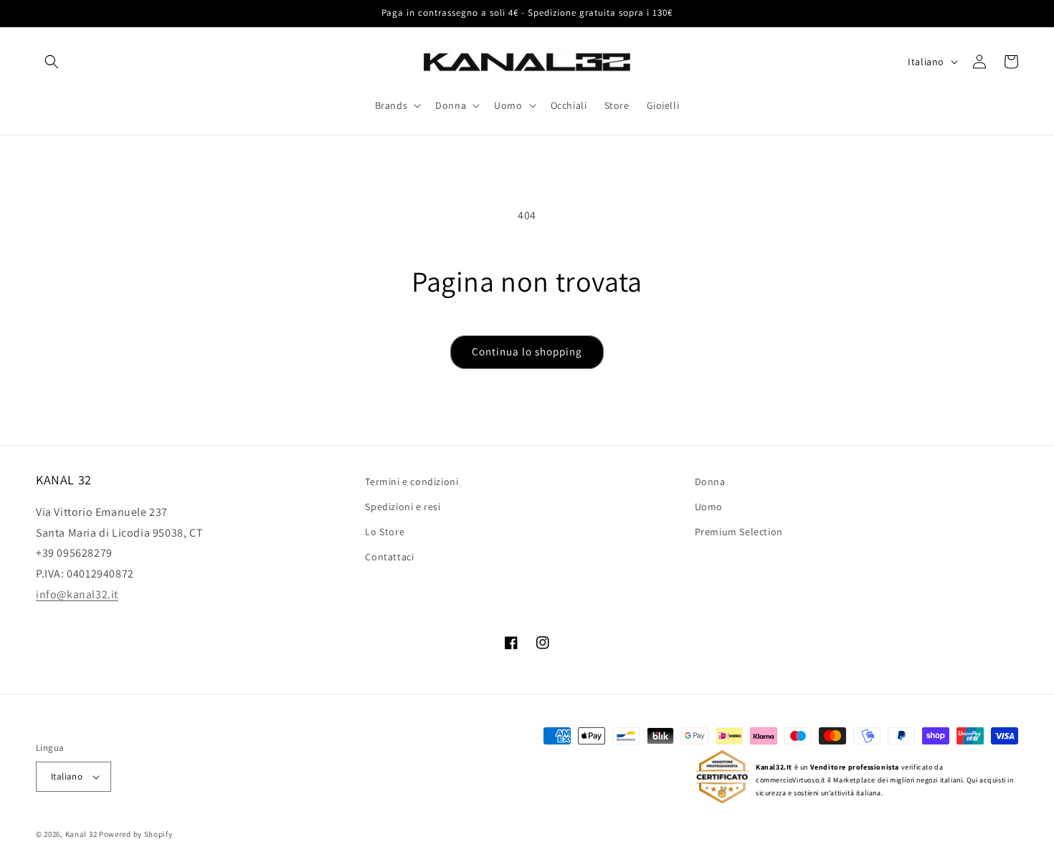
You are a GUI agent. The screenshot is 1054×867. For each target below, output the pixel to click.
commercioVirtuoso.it (790, 780)
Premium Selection (739, 531)
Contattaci (389, 556)
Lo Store (384, 531)
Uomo (709, 506)
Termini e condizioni (411, 481)
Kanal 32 (81, 834)
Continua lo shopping (527, 351)
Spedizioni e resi (402, 506)
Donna (710, 481)
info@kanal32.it (77, 594)
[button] (51, 61)
